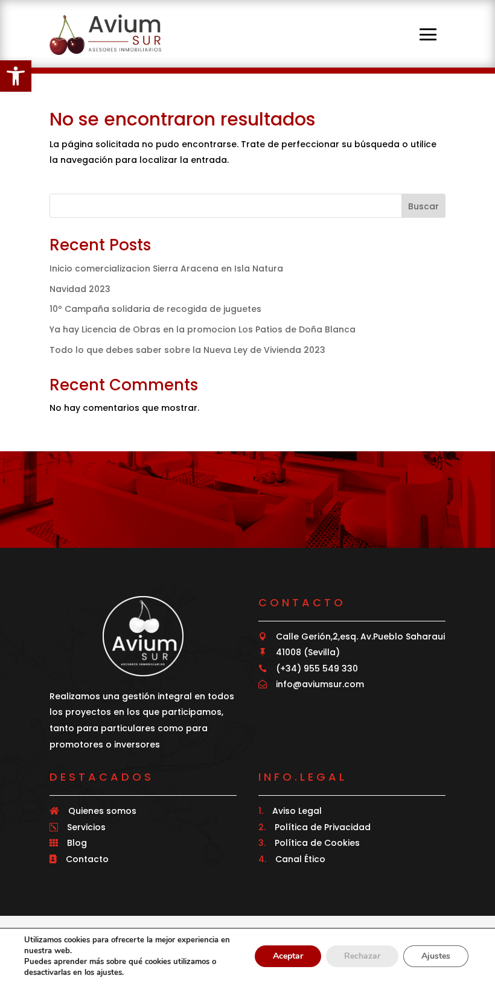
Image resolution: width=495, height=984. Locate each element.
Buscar (423, 206)
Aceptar (288, 956)
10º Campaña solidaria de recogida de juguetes (155, 309)
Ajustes (435, 956)
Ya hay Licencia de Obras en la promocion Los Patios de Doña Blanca (203, 329)
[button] (15, 76)
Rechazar (362, 956)
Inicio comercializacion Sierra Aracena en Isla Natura (166, 268)
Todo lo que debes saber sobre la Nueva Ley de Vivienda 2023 (187, 350)
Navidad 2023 (80, 289)
